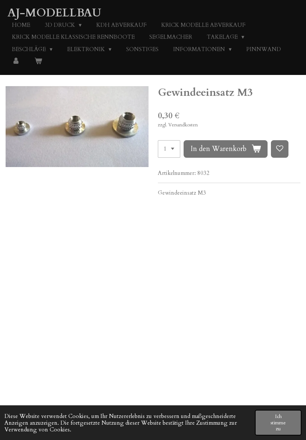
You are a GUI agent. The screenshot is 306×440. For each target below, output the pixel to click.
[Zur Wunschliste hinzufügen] (279, 149)
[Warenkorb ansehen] (38, 61)
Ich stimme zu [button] (278, 422)
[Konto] (15, 61)
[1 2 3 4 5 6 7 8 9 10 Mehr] (169, 149)
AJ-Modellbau (54, 13)
